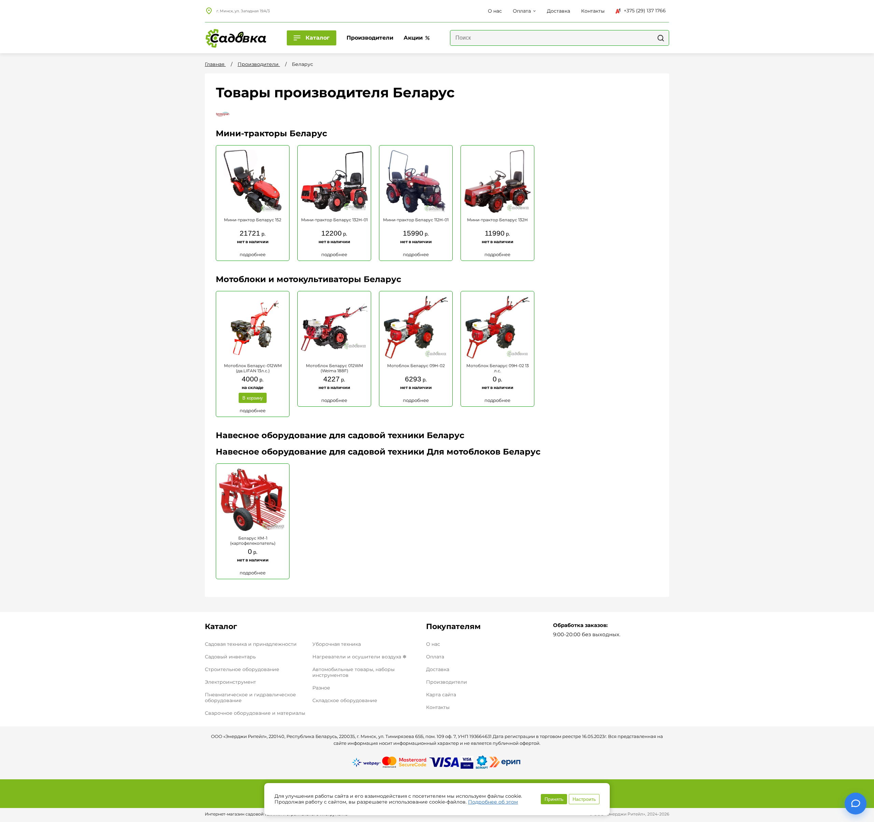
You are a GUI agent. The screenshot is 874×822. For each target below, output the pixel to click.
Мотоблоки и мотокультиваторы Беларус (308, 279)
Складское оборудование (344, 700)
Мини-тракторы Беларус (271, 133)
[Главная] (235, 38)
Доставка (437, 669)
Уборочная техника (336, 644)
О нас (433, 644)
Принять (554, 799)
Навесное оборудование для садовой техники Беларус (340, 435)
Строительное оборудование (242, 669)
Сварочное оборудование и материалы (255, 713)
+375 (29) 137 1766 (645, 11)
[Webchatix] (855, 803)
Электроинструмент (230, 682)
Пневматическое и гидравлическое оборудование (250, 697)
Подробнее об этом (493, 802)
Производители (446, 682)
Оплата (435, 657)
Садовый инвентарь (230, 657)
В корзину (252, 398)
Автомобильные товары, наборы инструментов (353, 672)
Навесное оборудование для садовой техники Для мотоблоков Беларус (378, 452)
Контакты (438, 707)
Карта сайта (441, 695)
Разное (321, 688)
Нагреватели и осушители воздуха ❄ (359, 657)
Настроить (584, 799)
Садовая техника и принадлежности (251, 644)
